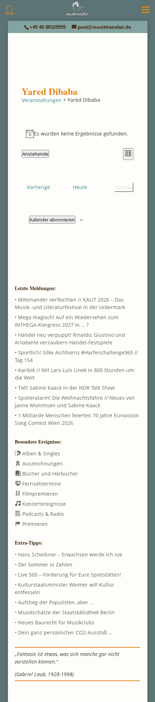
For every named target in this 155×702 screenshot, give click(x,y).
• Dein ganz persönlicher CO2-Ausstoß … (63, 632)
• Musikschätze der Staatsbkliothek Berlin (65, 612)
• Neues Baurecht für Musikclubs (54, 622)
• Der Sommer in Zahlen (43, 564)
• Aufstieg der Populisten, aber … (54, 602)
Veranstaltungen (42, 100)
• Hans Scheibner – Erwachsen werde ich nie (68, 554)
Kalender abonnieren (52, 219)
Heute (80, 187)
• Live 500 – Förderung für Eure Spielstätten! (68, 574)
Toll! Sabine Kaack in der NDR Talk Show (66, 387)
